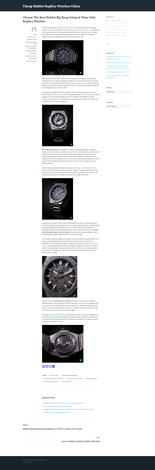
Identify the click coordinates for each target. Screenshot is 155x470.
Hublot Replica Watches (31, 56)
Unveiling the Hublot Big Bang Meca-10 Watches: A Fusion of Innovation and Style (68, 409)
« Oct (107, 43)
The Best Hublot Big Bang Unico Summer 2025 (58, 406)
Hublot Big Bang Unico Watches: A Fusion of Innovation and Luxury (64, 403)
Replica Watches (33, 58)
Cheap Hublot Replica (31, 39)
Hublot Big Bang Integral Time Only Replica (31, 47)
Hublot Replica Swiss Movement (75, 378)
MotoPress (29, 462)
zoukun (35, 34)
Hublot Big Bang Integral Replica (31, 43)
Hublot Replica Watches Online (50, 381)
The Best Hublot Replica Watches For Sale (56, 412)
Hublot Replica (33, 53)
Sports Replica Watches (80, 30)
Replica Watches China (31, 61)
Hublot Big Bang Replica (31, 51)
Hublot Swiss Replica (66, 381)
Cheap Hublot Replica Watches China (51, 6)
